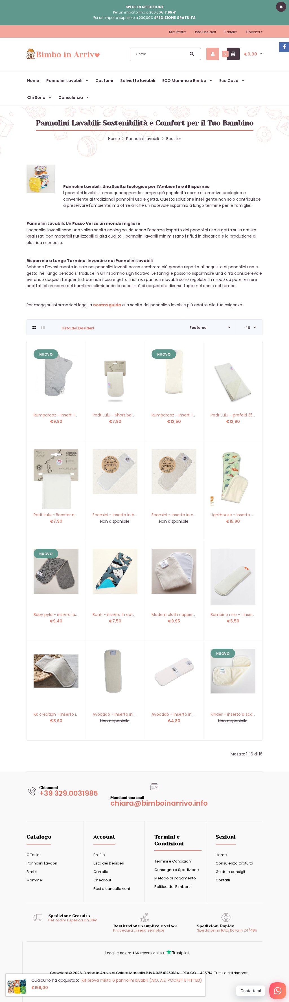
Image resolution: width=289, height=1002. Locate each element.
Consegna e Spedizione (176, 869)
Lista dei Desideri (78, 328)
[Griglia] (34, 328)
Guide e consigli (230, 871)
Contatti (223, 880)
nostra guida (107, 305)
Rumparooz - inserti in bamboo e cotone (192, 415)
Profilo (99, 854)
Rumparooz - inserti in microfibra (66, 415)
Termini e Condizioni (173, 861)
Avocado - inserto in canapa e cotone (130, 714)
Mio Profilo (177, 32)
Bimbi (32, 871)
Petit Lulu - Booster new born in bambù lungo (78, 515)
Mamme (34, 880)
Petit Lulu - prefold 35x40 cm (239, 415)
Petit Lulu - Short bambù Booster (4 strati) (134, 415)
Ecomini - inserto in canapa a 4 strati (188, 515)
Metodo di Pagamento (175, 878)
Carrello (230, 32)
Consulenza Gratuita (234, 863)
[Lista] (43, 328)
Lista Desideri (205, 32)
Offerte (33, 854)
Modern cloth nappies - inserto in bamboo (193, 614)
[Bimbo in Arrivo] (63, 58)
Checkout (254, 32)
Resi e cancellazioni (111, 888)
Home (221, 854)
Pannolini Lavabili (142, 138)
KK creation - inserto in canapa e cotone (74, 714)
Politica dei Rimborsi (172, 886)
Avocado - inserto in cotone (179, 714)
